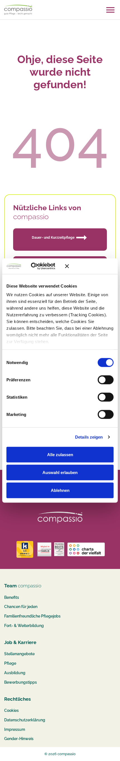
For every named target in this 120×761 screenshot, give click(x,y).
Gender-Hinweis (18, 738)
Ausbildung (14, 673)
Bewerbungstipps (20, 682)
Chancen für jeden (20, 606)
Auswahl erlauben (60, 472)
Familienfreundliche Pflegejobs (32, 616)
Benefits (11, 597)
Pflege (10, 663)
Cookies (11, 710)
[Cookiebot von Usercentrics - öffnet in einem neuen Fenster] (39, 266)
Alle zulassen (60, 454)
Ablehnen (60, 490)
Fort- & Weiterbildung (24, 625)
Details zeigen (89, 437)
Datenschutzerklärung (24, 720)
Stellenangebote (19, 654)
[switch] (106, 379)
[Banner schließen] (89, 266)
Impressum (14, 729)
